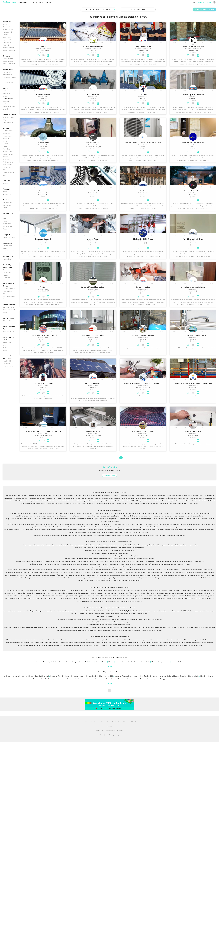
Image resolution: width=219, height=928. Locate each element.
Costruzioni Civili (8, 58)
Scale (4, 299)
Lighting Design (8, 122)
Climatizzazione (8, 98)
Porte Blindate (7, 291)
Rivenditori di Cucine (206, 676)
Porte (4, 294)
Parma (143, 662)
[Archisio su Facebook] (100, 735)
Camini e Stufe (7, 321)
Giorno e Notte (7, 245)
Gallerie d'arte (7, 342)
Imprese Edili (7, 72)
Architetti (5, 24)
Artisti (5, 345)
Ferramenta (6, 363)
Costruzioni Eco (8, 61)
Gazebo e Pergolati (9, 310)
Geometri (5, 34)
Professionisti (23, 2)
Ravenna (167, 662)
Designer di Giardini (9, 29)
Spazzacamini (7, 224)
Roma (38, 662)
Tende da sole (7, 164)
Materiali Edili (7, 361)
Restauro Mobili (8, 154)
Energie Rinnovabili (9, 106)
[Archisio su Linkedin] (118, 735)
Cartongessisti (7, 136)
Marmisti (5, 144)
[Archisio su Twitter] (114, 735)
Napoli (49, 662)
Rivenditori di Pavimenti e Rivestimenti (90, 679)
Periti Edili (6, 45)
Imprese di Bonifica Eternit (142, 676)
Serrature (5, 157)
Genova (68, 662)
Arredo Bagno (7, 278)
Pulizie (5, 221)
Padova (117, 662)
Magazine (48, 2)
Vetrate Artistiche (8, 172)
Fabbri (5, 141)
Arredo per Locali (8, 117)
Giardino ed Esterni (9, 307)
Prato (148, 662)
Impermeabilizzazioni (9, 77)
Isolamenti (6, 80)
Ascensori (6, 96)
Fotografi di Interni (9, 237)
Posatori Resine (8, 151)
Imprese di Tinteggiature (160, 679)
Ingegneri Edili (7, 40)
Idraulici (5, 109)
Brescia (136, 662)
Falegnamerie (7, 120)
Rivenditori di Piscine (125, 679)
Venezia (98, 662)
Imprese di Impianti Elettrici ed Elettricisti (35, 676)
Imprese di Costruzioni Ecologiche (91, 676)
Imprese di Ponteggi (71, 676)
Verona (104, 662)
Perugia (160, 662)
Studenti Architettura (9, 50)
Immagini (39, 2)
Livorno (174, 662)
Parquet (5, 275)
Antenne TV (6, 93)
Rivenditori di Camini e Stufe (189, 676)
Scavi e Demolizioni (9, 64)
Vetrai (4, 170)
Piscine (5, 312)
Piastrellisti (6, 149)
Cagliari (180, 662)
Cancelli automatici (9, 296)
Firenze (81, 662)
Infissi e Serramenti (9, 288)
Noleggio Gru (7, 194)
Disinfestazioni (7, 205)
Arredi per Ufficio (8, 251)
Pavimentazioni (7, 75)
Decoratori (6, 138)
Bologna (74, 662)
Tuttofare (5, 229)
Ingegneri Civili (7, 42)
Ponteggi (5, 191)
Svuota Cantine (7, 226)
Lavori (32, 2)
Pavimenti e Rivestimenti (7, 271)
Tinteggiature (7, 167)
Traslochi (5, 183)
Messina (111, 662)
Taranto (130, 662)
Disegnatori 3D (7, 32)
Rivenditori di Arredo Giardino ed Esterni (166, 676)
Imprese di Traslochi (56, 676)
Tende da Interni (8, 162)
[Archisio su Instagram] (104, 735)
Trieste (124, 662)
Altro (4, 175)
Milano (44, 662)
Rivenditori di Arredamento (68, 679)
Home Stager (7, 37)
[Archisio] (9, 1)
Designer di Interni (9, 27)
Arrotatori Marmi (8, 131)
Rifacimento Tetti (8, 82)
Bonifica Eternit (7, 202)
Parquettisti (6, 146)
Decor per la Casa (8, 331)
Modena (153, 662)
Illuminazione (7, 259)
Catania (91, 662)
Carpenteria (6, 133)
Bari (86, 662)
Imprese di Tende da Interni (123, 676)
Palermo (61, 662)
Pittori (5, 347)
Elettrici (5, 104)
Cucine (5, 248)
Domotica (6, 101)
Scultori (5, 350)
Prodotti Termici (8, 366)
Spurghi (5, 207)
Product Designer (8, 47)
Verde (4, 218)
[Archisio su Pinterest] (109, 735)
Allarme (5, 91)
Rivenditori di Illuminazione (49, 679)
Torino (55, 662)
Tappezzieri (6, 159)
